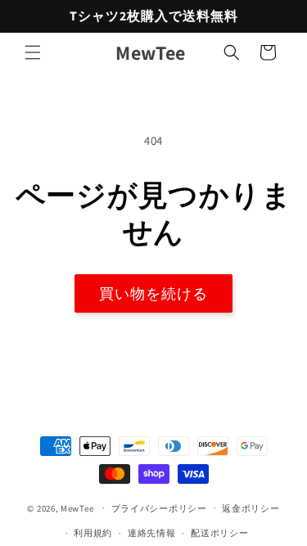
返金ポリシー (250, 508)
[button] (33, 52)
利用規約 (93, 533)
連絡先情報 (152, 533)
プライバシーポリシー (159, 508)
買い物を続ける (153, 293)
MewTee (77, 507)
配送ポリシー (219, 533)
